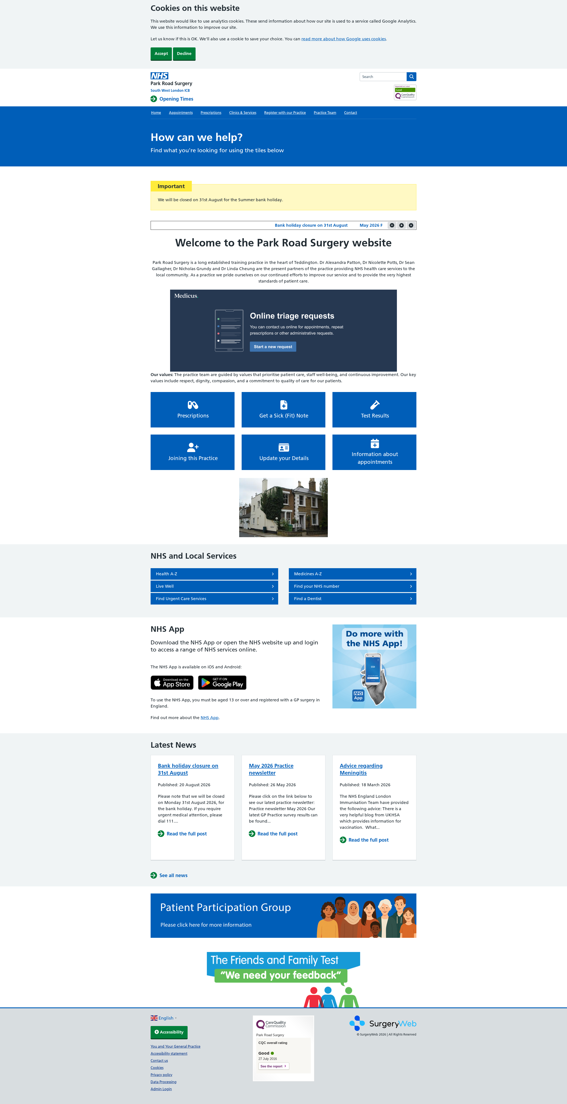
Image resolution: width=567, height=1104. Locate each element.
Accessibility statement (169, 1053)
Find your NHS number (316, 586)
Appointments (181, 112)
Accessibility (171, 1032)
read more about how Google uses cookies (343, 38)
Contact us (159, 1060)
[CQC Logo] (271, 1028)
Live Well (165, 586)
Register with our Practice (285, 112)
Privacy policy (161, 1075)
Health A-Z (166, 573)
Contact (350, 112)
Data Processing (164, 1082)
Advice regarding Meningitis (361, 769)
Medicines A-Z (308, 573)
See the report (271, 1066)
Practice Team (325, 112)
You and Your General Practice (175, 1046)
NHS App (210, 717)
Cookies (157, 1067)
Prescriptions (211, 112)
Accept (161, 53)
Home (156, 112)
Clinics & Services (242, 112)
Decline (184, 53)
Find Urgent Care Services (181, 598)
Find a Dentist (307, 598)
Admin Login (161, 1089)
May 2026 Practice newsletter (365, 225)
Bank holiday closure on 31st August (287, 225)
